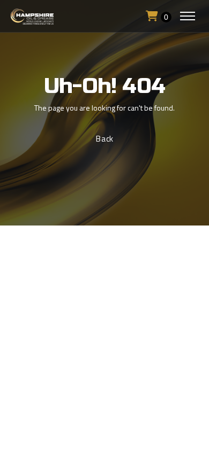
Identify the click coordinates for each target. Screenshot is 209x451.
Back (105, 139)
